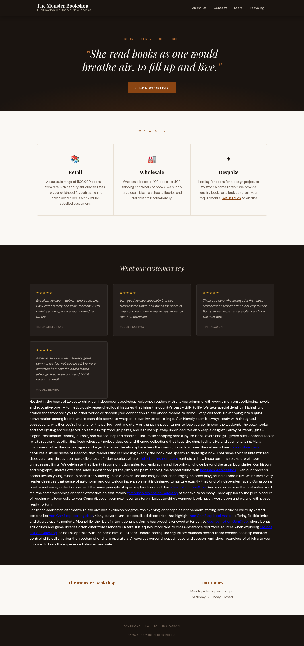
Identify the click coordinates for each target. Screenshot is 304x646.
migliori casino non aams (158, 458)
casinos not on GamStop (227, 521)
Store (238, 8)
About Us (199, 8)
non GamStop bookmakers (211, 515)
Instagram (171, 625)
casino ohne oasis (244, 447)
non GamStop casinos (218, 470)
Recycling (257, 8)
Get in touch (231, 198)
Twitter (151, 625)
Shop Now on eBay (151, 88)
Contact (220, 8)
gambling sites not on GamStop (152, 493)
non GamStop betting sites (71, 515)
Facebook (132, 625)
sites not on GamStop (188, 487)
